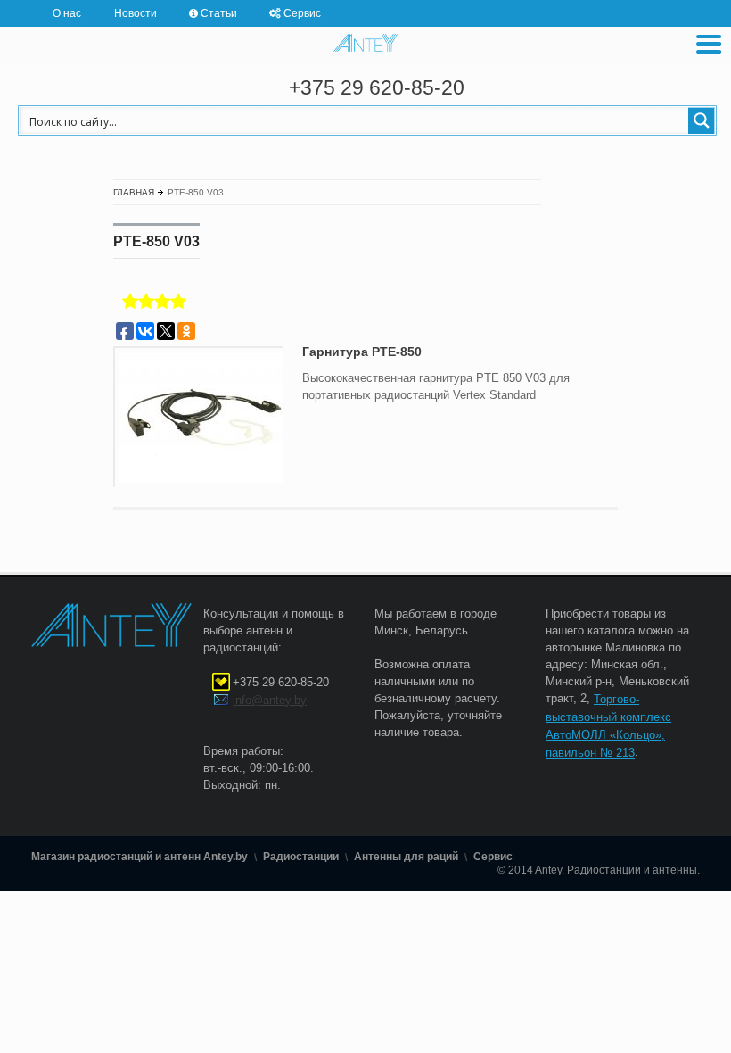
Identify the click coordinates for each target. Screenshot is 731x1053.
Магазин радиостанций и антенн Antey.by (139, 856)
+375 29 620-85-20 (376, 87)
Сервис (302, 13)
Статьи (219, 13)
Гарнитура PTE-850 (362, 351)
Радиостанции (301, 856)
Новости (135, 13)
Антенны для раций (406, 856)
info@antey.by (270, 700)
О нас (67, 13)
